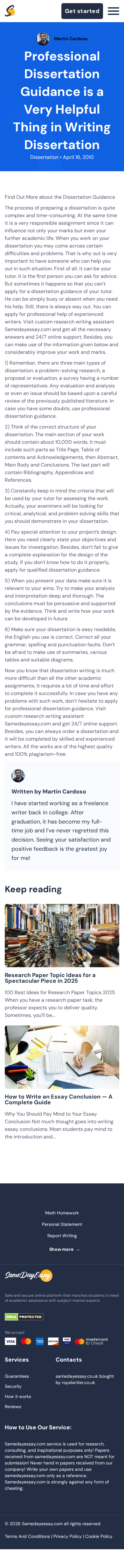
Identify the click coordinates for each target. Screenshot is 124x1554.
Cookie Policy (99, 1536)
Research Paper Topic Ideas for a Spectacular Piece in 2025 (50, 978)
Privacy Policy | (69, 1536)
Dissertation (44, 157)
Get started (82, 11)
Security (13, 1386)
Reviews (13, 1406)
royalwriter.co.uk (78, 1382)
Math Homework (62, 1213)
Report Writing (62, 1235)
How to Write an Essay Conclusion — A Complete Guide (59, 1099)
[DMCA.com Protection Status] (28, 1317)
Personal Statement (62, 1224)
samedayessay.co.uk (77, 1376)
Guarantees (17, 1376)
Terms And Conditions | (29, 1536)
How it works (18, 1396)
